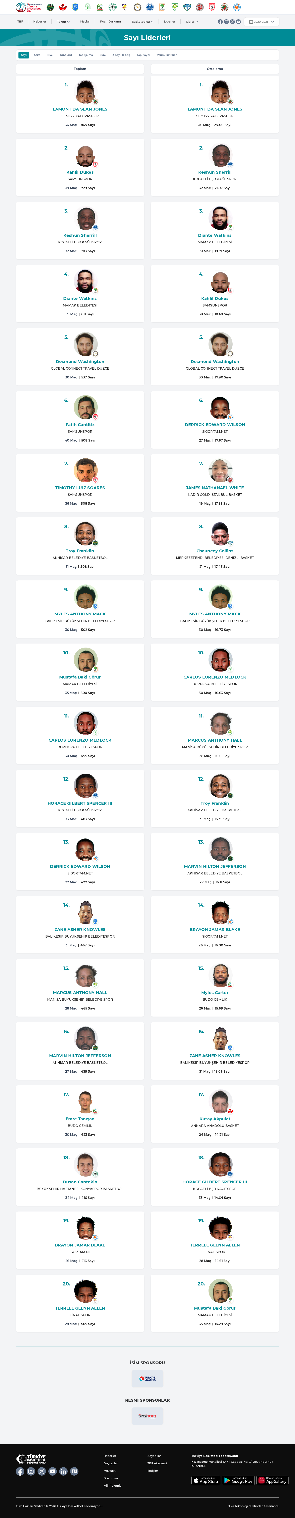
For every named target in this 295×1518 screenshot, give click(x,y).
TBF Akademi (157, 1463)
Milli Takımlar (113, 1485)
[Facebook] (220, 21)
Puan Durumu (110, 21)
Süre (103, 54)
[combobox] (261, 21)
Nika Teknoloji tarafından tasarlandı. (253, 1506)
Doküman (111, 1478)
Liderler (170, 21)
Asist (37, 54)
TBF (20, 21)
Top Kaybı (143, 54)
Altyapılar (154, 1456)
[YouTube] (238, 21)
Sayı (24, 54)
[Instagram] (226, 21)
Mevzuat (110, 1471)
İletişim (153, 1471)
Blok (50, 54)
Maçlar (85, 21)
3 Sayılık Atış (121, 54)
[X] (232, 21)
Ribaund (66, 54)
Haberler (39, 21)
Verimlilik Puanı (167, 54)
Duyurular (111, 1463)
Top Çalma (86, 54)
